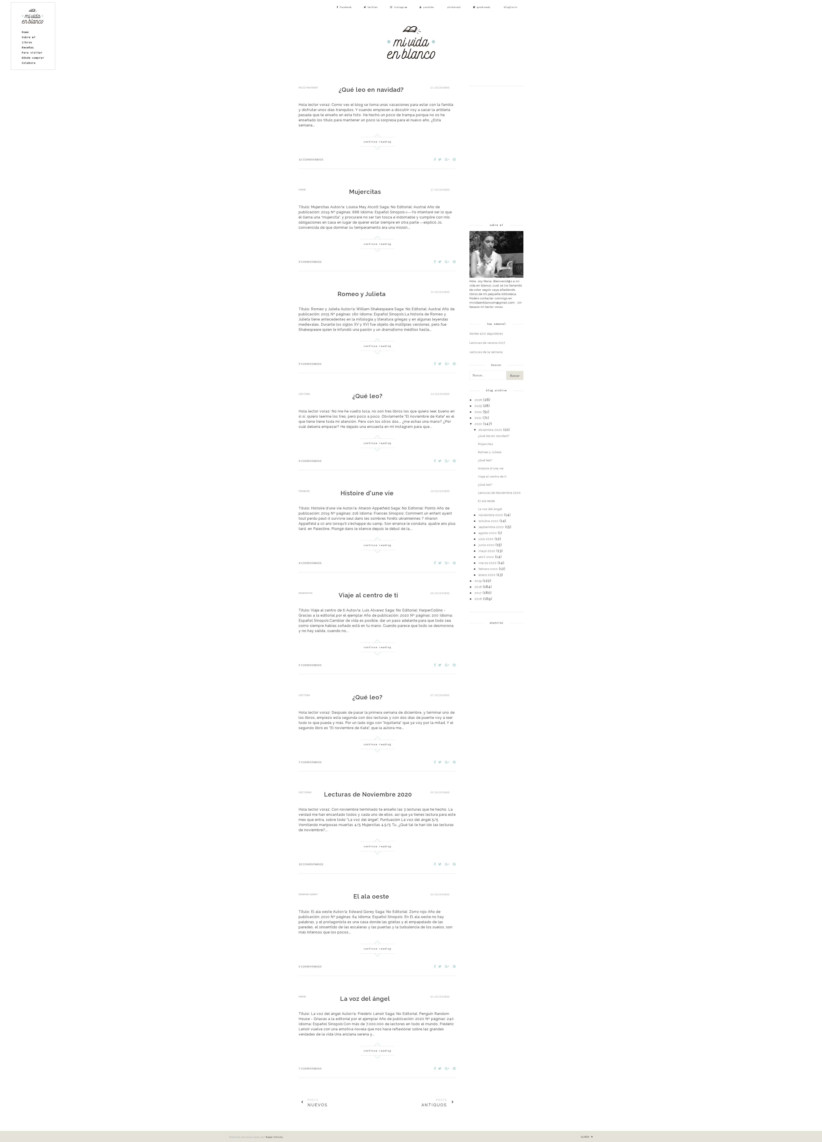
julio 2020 (486, 539)
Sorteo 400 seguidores (486, 333)
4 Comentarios (310, 563)
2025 (478, 406)
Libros (27, 42)
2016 (478, 599)
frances (304, 491)
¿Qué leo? (367, 396)
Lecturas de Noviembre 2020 (368, 794)
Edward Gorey (308, 894)
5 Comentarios (310, 665)
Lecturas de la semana (486, 352)
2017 (478, 593)
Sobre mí (29, 37)
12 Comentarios (311, 159)
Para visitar (32, 52)
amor (302, 189)
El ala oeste (371, 896)
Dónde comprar (33, 57)
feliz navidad (308, 87)
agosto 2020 (488, 533)
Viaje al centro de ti (368, 595)
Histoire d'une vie (367, 493)
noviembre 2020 (491, 515)
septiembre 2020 (491, 527)
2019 (478, 581)
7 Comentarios (310, 762)
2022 (478, 412)
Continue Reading (377, 141)
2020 (478, 424)
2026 (478, 400)
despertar (305, 593)
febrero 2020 (488, 569)
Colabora (29, 62)
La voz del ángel (365, 998)
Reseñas (28, 47)
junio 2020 (486, 545)
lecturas (305, 792)
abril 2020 (486, 557)
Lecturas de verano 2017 (487, 342)
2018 (478, 587)
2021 (478, 418)
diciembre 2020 (490, 430)
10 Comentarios (311, 864)
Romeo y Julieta (362, 294)
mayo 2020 (487, 551)
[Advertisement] (496, 150)
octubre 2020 (489, 521)
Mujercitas (365, 191)
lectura (304, 394)
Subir (585, 1136)
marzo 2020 (488, 563)
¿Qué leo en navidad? (371, 89)
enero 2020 (487, 575)
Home (25, 32)
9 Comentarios (310, 261)
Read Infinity (274, 1137)
